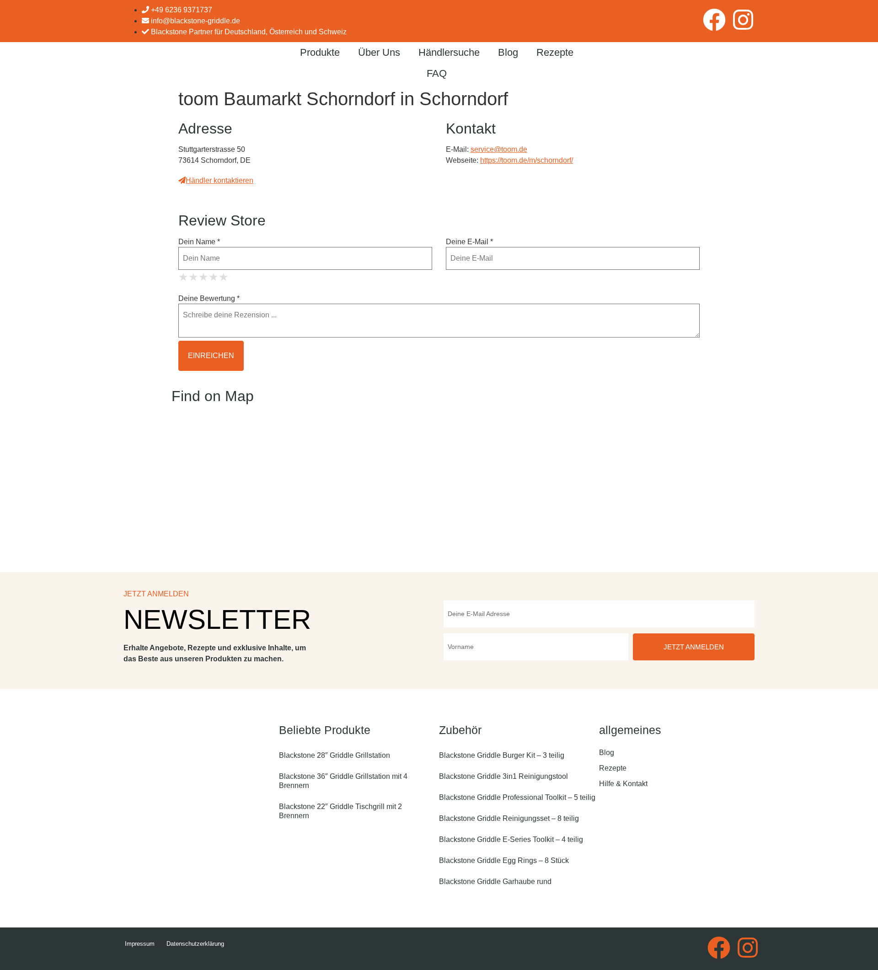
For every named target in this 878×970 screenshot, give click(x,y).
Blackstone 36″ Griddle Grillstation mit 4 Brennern (343, 780)
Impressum (140, 943)
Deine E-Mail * (469, 242)
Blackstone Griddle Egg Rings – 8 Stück (504, 860)
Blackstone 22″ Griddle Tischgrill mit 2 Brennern (340, 811)
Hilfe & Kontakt (623, 784)
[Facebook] (714, 19)
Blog (508, 52)
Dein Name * (199, 242)
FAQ (437, 73)
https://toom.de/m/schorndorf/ (526, 160)
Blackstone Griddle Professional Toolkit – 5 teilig (517, 797)
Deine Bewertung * (209, 298)
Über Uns (379, 52)
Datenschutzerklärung (195, 943)
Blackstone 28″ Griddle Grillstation (334, 755)
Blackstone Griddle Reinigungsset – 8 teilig (509, 818)
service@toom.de (499, 149)
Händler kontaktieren (219, 180)
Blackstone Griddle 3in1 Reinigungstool (503, 776)
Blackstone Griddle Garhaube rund (495, 881)
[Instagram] (743, 19)
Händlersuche (449, 52)
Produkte (320, 52)
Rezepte (554, 52)
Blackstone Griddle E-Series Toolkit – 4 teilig (511, 839)
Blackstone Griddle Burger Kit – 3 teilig (501, 755)
